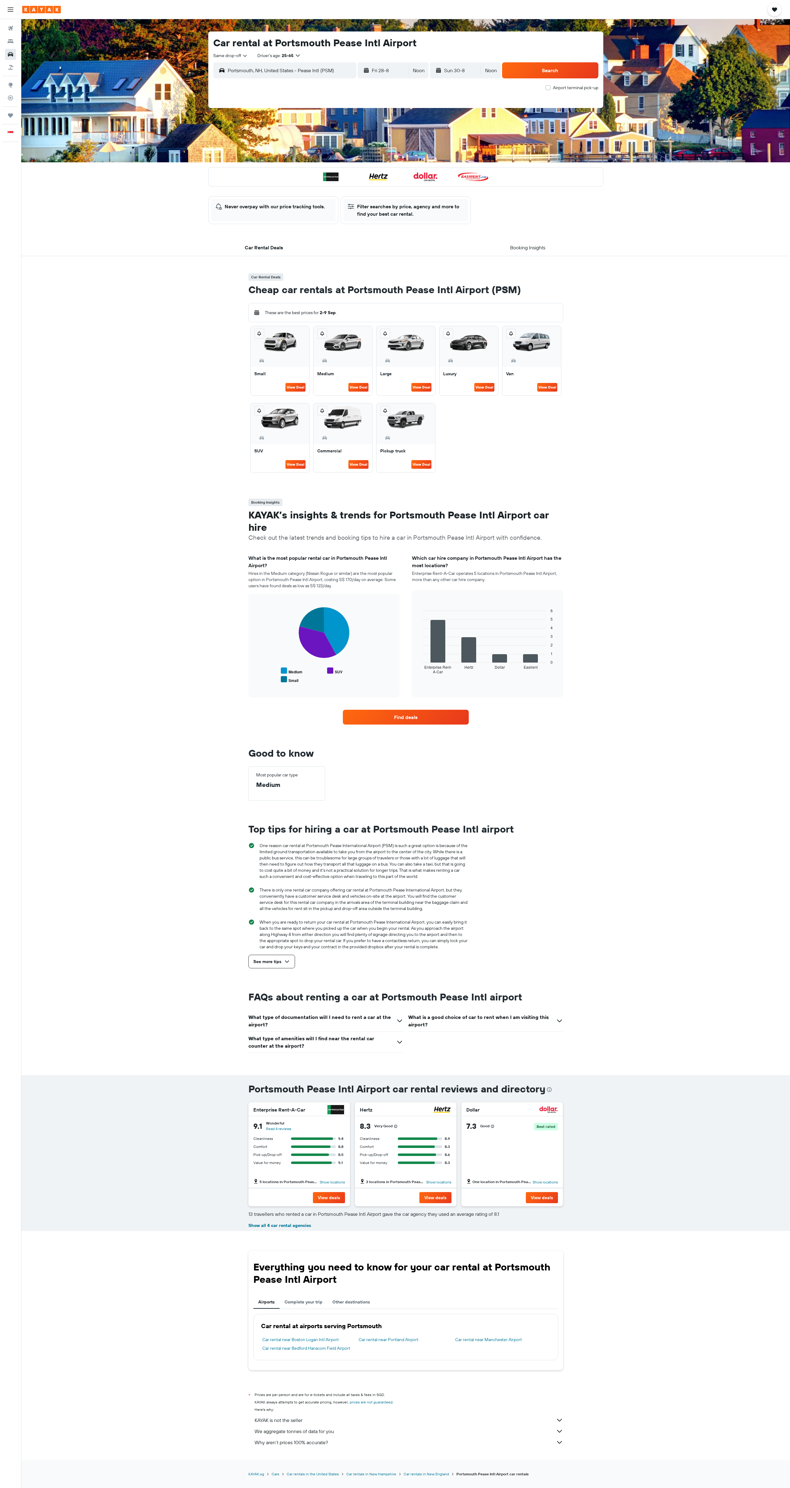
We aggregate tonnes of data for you (294, 1431)
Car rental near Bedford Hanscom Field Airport (306, 1348)
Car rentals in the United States (313, 1474)
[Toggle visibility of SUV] (335, 671)
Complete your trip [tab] (303, 1302)
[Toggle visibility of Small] (289, 679)
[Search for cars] (10, 54)
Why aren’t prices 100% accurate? (291, 1442)
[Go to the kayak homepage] (41, 9)
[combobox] (230, 55)
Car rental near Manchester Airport (488, 1339)
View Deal (295, 387)
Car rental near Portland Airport (388, 1339)
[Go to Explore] (10, 85)
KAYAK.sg (256, 1474)
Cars (275, 1474)
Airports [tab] (266, 1302)
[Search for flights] (10, 28)
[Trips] (10, 115)
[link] (406, 717)
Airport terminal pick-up (575, 87)
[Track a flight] (10, 98)
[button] (10, 9)
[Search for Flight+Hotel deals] (10, 67)
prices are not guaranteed (371, 1402)
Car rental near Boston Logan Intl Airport (300, 1339)
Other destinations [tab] (351, 1302)
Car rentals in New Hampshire (371, 1474)
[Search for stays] (10, 41)
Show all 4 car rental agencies (279, 1225)
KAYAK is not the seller (278, 1420)
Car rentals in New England (426, 1474)
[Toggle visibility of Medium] (291, 671)
